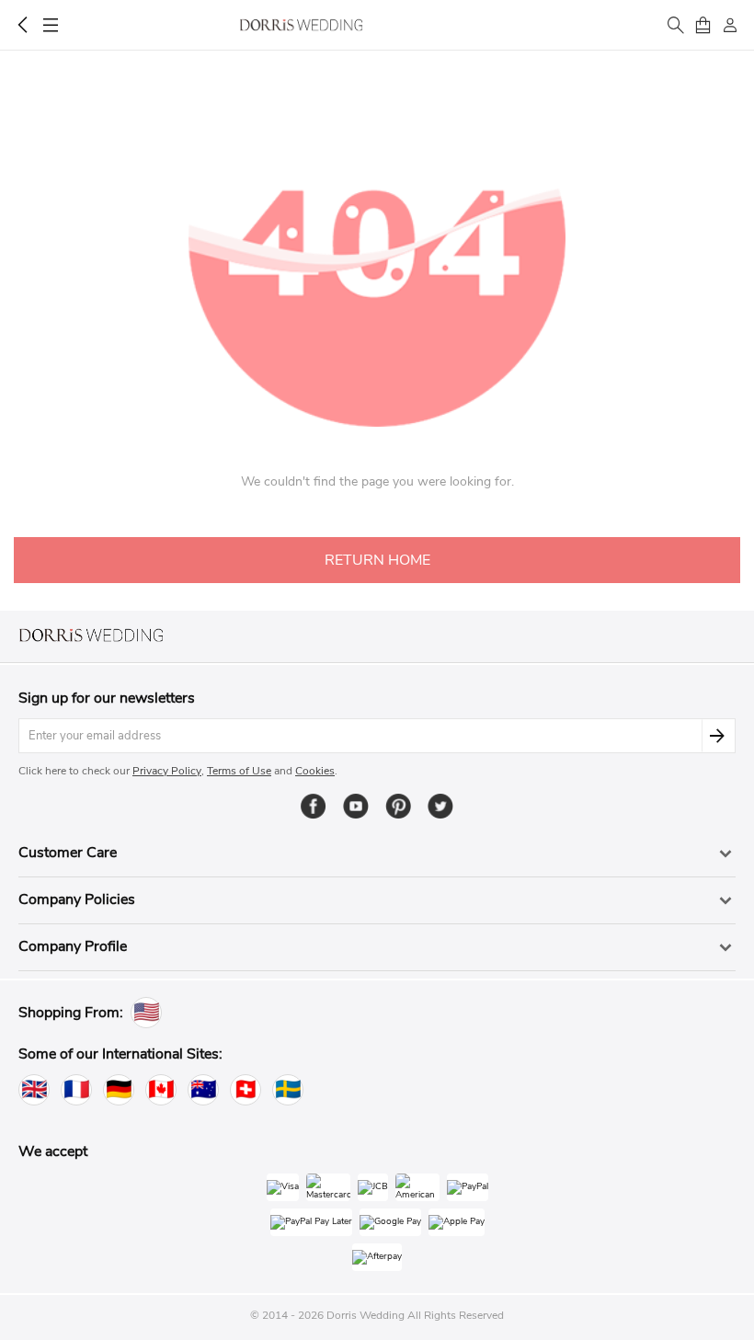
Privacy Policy (166, 770)
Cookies (315, 770)
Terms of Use (239, 770)
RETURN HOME (377, 560)
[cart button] (702, 25)
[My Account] (730, 25)
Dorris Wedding (301, 25)
